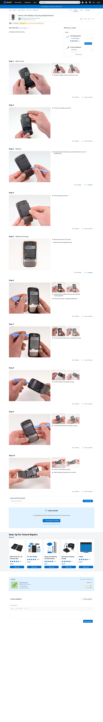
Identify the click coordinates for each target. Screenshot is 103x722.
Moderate (23, 23)
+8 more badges (89, 587)
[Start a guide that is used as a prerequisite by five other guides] (85, 586)
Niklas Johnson (24, 18)
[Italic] (14, 608)
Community (27, 2)
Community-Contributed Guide (36, 23)
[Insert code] (16, 608)
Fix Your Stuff (18, 2)
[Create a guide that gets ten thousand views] (88, 586)
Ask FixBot (76, 97)
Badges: (89, 582)
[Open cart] (89, 2)
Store (35, 2)
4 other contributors (35, 18)
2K (82, 19)
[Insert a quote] (21, 608)
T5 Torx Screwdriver (75, 47)
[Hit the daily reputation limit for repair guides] (91, 586)
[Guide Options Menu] (92, 10)
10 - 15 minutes (14, 23)
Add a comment (87, 103)
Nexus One (35, 10)
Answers (82, 10)
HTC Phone (29, 10)
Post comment (88, 621)
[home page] (8, 2)
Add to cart (88, 43)
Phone (14, 10)
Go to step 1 (23, 28)
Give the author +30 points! (52, 520)
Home (10, 10)
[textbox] (51, 614)
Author (13, 579)
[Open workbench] (82, 2)
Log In (98, 2)
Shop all (11, 537)
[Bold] (12, 608)
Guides (75, 10)
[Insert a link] (19, 608)
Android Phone (21, 10)
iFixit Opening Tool (75, 36)
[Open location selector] (86, 2)
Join (94, 2)
